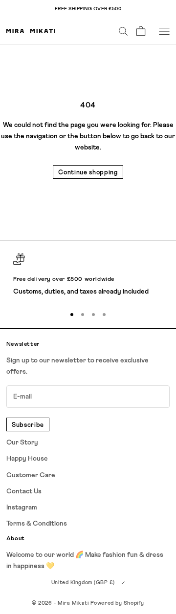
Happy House (27, 458)
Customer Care (30, 475)
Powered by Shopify (117, 603)
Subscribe (28, 425)
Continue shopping (87, 172)
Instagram (21, 507)
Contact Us (24, 491)
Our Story (22, 442)
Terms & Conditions (36, 523)
